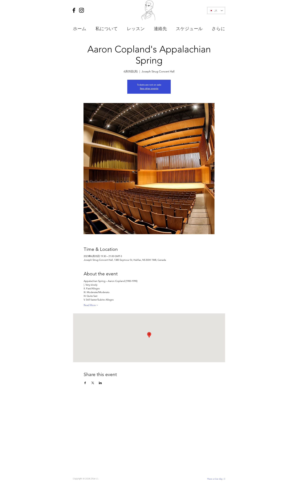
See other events (149, 88)
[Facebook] (74, 10)
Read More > (91, 305)
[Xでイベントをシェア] (92, 383)
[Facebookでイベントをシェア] (85, 383)
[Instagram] (81, 10)
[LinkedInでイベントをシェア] (100, 383)
